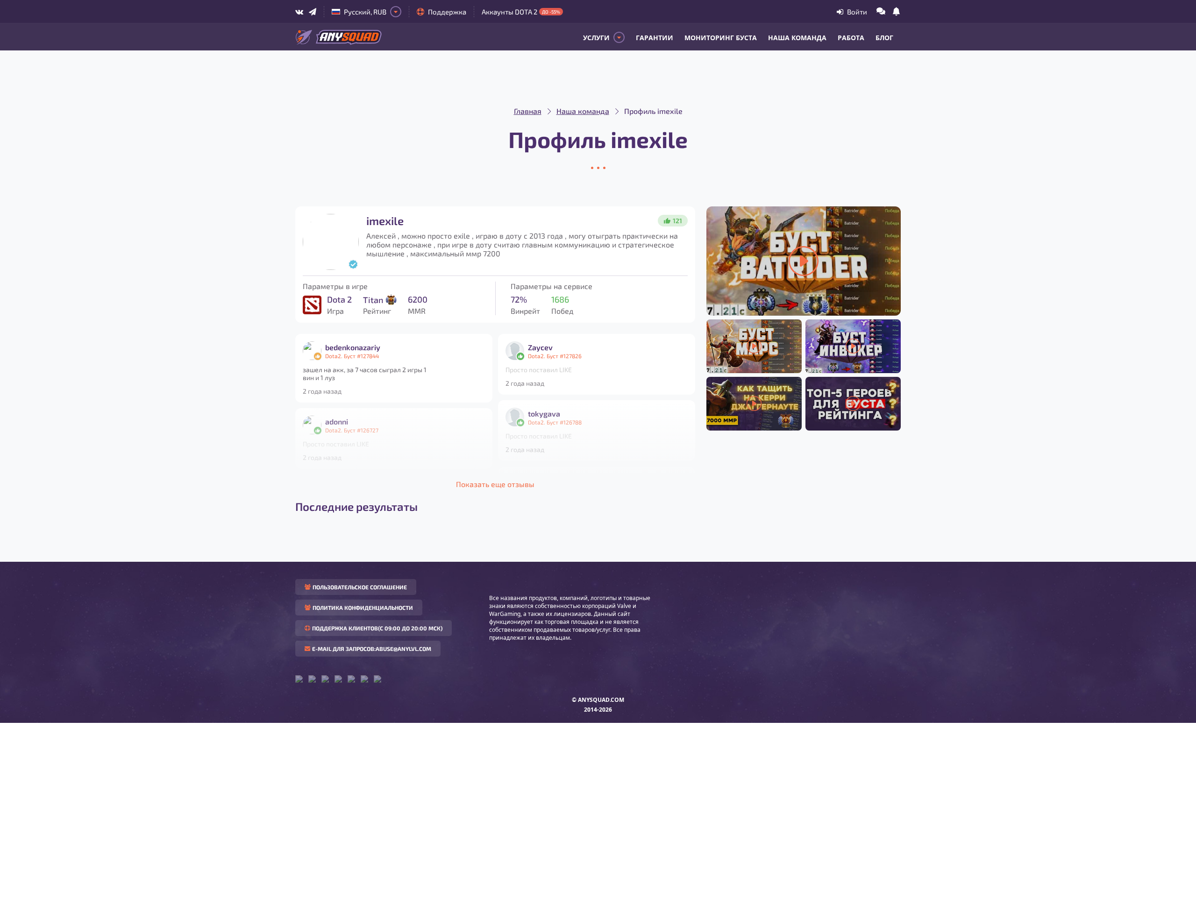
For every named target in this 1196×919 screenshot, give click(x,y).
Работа (851, 37)
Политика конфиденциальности (363, 607)
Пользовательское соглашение (360, 587)
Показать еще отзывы (495, 484)
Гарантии (654, 37)
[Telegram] (312, 11)
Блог (884, 37)
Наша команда (797, 37)
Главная (527, 110)
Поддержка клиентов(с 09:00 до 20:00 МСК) (377, 628)
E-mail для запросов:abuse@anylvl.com (371, 648)
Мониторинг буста (720, 37)
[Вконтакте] (299, 11)
